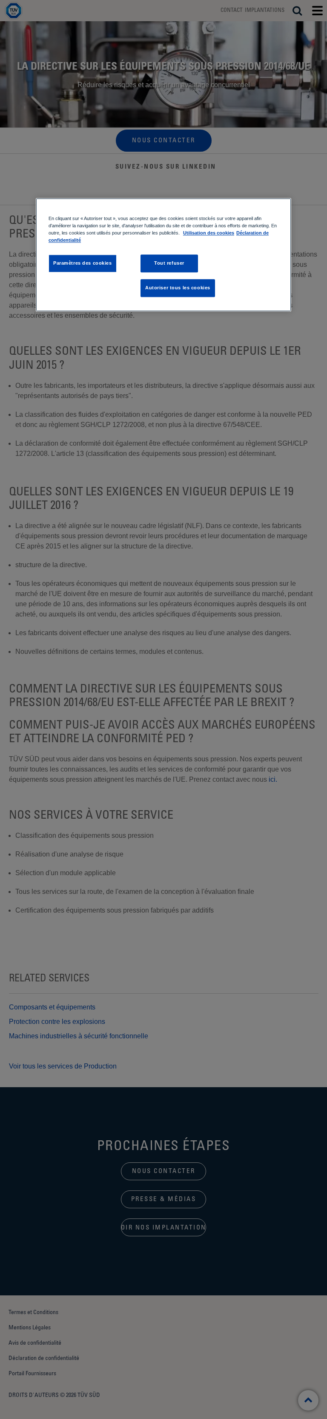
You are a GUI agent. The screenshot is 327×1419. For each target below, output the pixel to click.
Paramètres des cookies (82, 263)
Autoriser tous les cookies (177, 287)
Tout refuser (169, 263)
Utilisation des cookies (208, 232)
